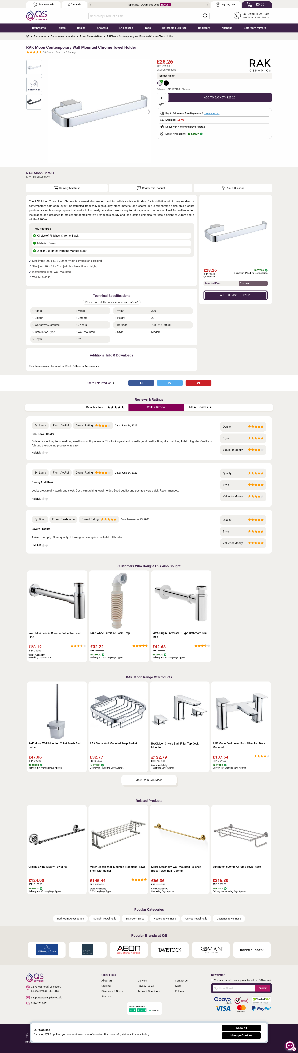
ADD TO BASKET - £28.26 (219, 97)
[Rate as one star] (109, 408)
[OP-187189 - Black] (166, 83)
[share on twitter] (170, 383)
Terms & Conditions (149, 991)
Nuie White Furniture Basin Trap (110, 633)
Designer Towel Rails (229, 918)
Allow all (241, 1028)
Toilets (61, 28)
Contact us (181, 980)
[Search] (205, 15)
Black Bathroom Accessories (82, 366)
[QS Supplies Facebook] (27, 1035)
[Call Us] (237, 15)
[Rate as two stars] (110, 408)
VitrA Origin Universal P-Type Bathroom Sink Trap (179, 635)
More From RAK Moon (149, 780)
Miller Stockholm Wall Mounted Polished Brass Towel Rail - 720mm (176, 868)
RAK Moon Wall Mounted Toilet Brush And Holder (54, 745)
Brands (77, 4)
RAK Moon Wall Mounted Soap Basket (113, 743)
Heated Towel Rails (165, 918)
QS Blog (106, 986)
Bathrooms (39, 28)
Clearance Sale (46, 4)
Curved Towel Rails (196, 918)
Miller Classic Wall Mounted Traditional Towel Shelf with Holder (118, 868)
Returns (179, 991)
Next (207, 5)
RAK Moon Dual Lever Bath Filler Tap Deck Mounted (239, 745)
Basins (81, 28)
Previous (90, 5)
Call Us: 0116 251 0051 (256, 14)
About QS (106, 980)
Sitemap (106, 996)
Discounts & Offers (112, 991)
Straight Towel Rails (104, 918)
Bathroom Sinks (135, 918)
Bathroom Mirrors (255, 28)
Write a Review (156, 407)
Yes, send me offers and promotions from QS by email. (243, 980)
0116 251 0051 (39, 1003)
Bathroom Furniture (174, 28)
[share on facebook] (141, 383)
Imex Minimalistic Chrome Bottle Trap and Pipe (54, 635)
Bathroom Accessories (70, 918)
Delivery (142, 980)
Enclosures (126, 28)
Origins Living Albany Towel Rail (48, 866)
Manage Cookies (241, 1035)
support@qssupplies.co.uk (46, 997)
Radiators (204, 28)
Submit (263, 988)
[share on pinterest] (198, 383)
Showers (102, 28)
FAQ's (178, 986)
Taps (148, 28)
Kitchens (227, 28)
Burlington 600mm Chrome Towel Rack (237, 866)
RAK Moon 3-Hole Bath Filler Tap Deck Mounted (174, 745)
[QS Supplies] (36, 15)
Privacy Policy (146, 986)
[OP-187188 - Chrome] (159, 83)
